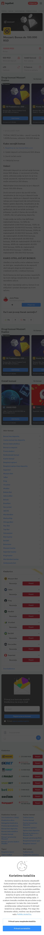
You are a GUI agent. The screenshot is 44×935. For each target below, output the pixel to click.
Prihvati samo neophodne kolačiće (22, 921)
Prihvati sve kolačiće (22, 928)
